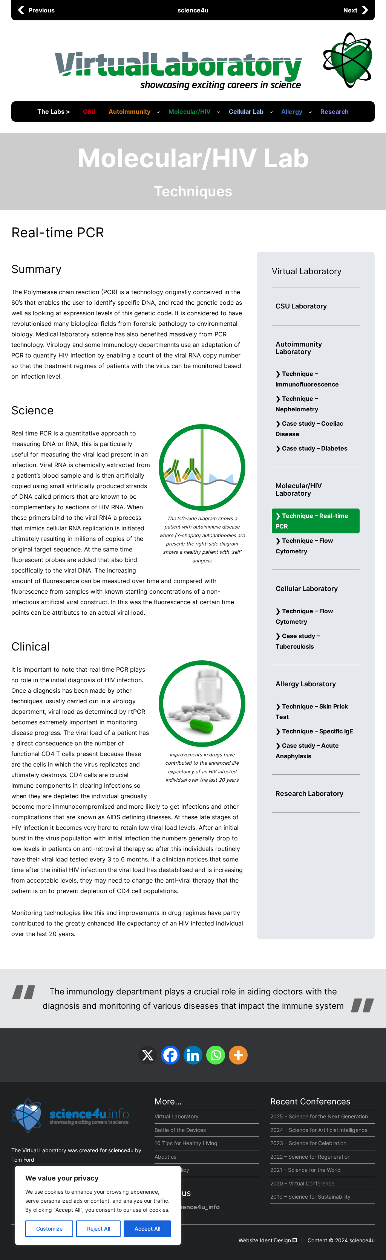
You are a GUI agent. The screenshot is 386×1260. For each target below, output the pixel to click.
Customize (49, 1228)
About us (165, 1156)
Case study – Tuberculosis (298, 641)
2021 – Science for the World (305, 1170)
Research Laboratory (309, 793)
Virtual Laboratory (177, 1116)
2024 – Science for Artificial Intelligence (319, 1130)
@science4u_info (194, 1207)
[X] (147, 1055)
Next (350, 10)
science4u (193, 10)
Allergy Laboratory (306, 684)
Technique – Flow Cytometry (304, 546)
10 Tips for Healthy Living (186, 1143)
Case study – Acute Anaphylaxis (307, 751)
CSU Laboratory (301, 306)
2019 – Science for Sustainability (310, 1196)
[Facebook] (170, 1055)
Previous (42, 10)
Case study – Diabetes (315, 448)
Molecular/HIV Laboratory (299, 489)
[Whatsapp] (215, 1055)
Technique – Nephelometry (297, 404)
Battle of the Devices (180, 1130)
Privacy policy (172, 1170)
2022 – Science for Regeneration (310, 1156)
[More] (238, 1055)
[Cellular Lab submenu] (271, 112)
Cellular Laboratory (307, 589)
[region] (98, 1205)
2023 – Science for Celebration (308, 1143)
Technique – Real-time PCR (312, 521)
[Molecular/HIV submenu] (219, 112)
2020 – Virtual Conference (302, 1183)
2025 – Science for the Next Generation (319, 1116)
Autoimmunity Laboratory (299, 348)
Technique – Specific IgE (317, 731)
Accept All (147, 1228)
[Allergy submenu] (310, 112)
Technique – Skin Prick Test (312, 712)
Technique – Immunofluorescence (307, 379)
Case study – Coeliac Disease (309, 429)
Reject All (98, 1228)
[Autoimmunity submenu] (158, 112)
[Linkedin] (193, 1055)
